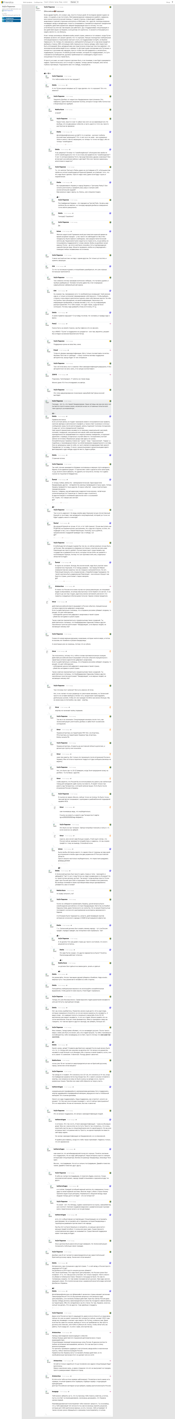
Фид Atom (9, 21)
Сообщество (38, 2)
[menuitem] (28, 2)
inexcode (77, 1294)
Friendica (8, 2)
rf (79, 135)
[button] (37, 71)
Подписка (10, 18)
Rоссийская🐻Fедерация (54, 11)
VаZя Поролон (63, 863)
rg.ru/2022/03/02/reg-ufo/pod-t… (72, 817)
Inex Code (56, 1308)
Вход (168, 2)
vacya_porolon (65, 861)
